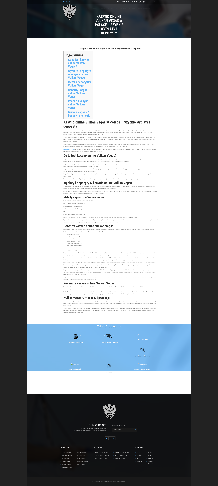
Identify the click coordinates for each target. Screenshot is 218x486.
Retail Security (65, 458)
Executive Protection (67, 452)
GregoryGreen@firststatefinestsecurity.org (147, 1)
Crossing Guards (66, 461)
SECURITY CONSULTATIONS (102, 455)
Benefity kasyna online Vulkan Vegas (77, 93)
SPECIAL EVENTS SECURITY (121, 455)
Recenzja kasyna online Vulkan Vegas (78, 104)
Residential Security (67, 455)
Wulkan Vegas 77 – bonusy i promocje (79, 113)
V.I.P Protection (81, 455)
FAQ (116, 9)
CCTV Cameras (81, 458)
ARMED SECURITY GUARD (101, 452)
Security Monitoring (82, 452)
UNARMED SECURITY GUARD (122, 452)
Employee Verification (144, 9)
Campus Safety (81, 464)
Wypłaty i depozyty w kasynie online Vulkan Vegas (79, 74)
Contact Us (131, 9)
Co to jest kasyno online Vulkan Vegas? (78, 63)
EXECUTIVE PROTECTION (101, 458)
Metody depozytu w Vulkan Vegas (79, 83)
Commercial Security (67, 467)
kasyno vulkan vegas (68, 149)
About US (123, 9)
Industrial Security (66, 464)
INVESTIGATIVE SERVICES (121, 458)
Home (87, 9)
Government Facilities (82, 461)
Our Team (102, 9)
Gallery (110, 9)
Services (94, 9)
